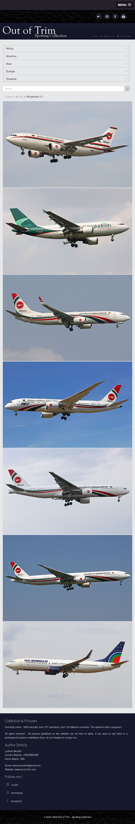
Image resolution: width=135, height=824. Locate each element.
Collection (10, 96)
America (11, 56)
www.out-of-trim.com (25, 769)
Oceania (11, 79)
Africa (9, 48)
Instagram (17, 793)
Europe (10, 71)
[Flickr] (98, 16)
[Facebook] (115, 16)
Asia (9, 63)
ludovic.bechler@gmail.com (26, 765)
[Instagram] (107, 16)
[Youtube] (123, 16)
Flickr (14, 784)
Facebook (16, 801)
